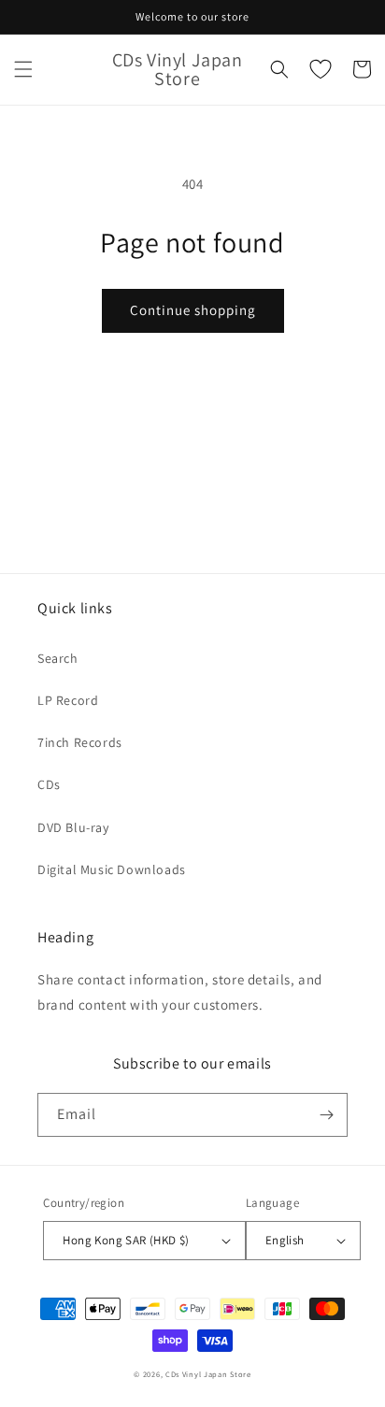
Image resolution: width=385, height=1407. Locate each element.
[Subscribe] (326, 1115)
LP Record (67, 700)
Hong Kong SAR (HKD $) (126, 1240)
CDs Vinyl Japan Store (208, 1374)
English (285, 1240)
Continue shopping (193, 310)
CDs (49, 784)
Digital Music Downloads (111, 869)
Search (57, 658)
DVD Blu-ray (73, 827)
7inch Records (79, 742)
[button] (23, 69)
